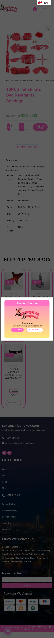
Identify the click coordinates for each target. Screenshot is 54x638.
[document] (27, 319)
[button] (34, 330)
